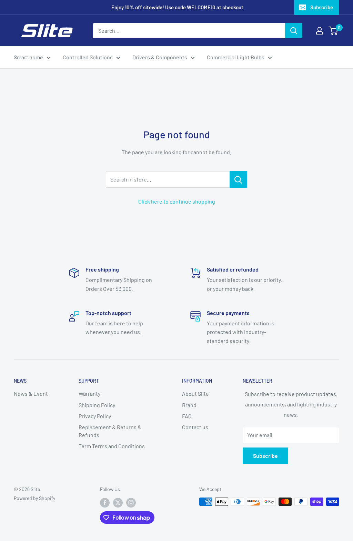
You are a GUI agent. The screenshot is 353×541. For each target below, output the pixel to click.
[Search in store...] (238, 179)
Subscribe (321, 7)
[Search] (293, 30)
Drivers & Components (159, 57)
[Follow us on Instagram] (131, 502)
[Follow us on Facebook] (105, 502)
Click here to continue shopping (176, 201)
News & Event (31, 393)
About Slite (195, 393)
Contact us (195, 427)
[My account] (319, 31)
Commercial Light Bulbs (235, 57)
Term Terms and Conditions (112, 446)
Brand (189, 405)
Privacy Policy (95, 416)
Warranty (89, 393)
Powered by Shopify (34, 498)
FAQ (186, 416)
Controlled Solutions (88, 57)
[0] (333, 31)
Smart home (28, 57)
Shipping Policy (97, 405)
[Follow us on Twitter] (118, 502)
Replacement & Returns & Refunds (110, 431)
